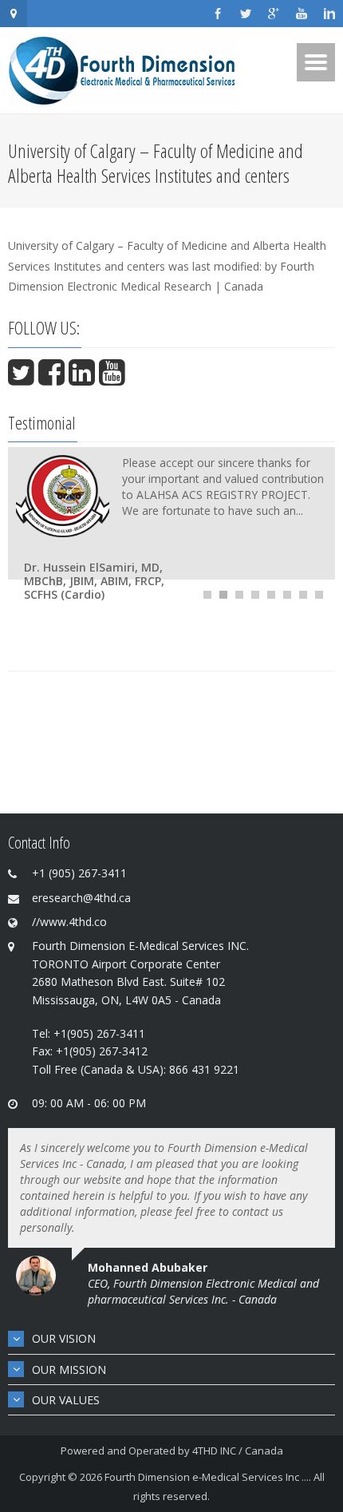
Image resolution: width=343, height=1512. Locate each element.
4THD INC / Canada (237, 1450)
